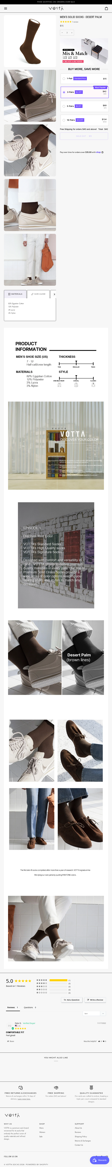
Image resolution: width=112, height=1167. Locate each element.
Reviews (78, 1132)
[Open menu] (8, 8)
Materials (16, 294)
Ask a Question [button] (73, 1000)
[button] (99, 1041)
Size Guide (39, 294)
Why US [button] (8, 1124)
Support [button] (79, 1124)
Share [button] (11, 1041)
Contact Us (79, 1145)
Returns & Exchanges (83, 1140)
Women (42, 1132)
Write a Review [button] (96, 1000)
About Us (78, 1128)
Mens (41, 1128)
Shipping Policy (81, 1136)
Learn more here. (24, 1099)
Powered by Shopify (37, 1165)
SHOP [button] (42, 1124)
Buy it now (84, 145)
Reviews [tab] (11, 1007)
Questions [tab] (28, 1007)
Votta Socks (12, 1165)
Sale (40, 1136)
